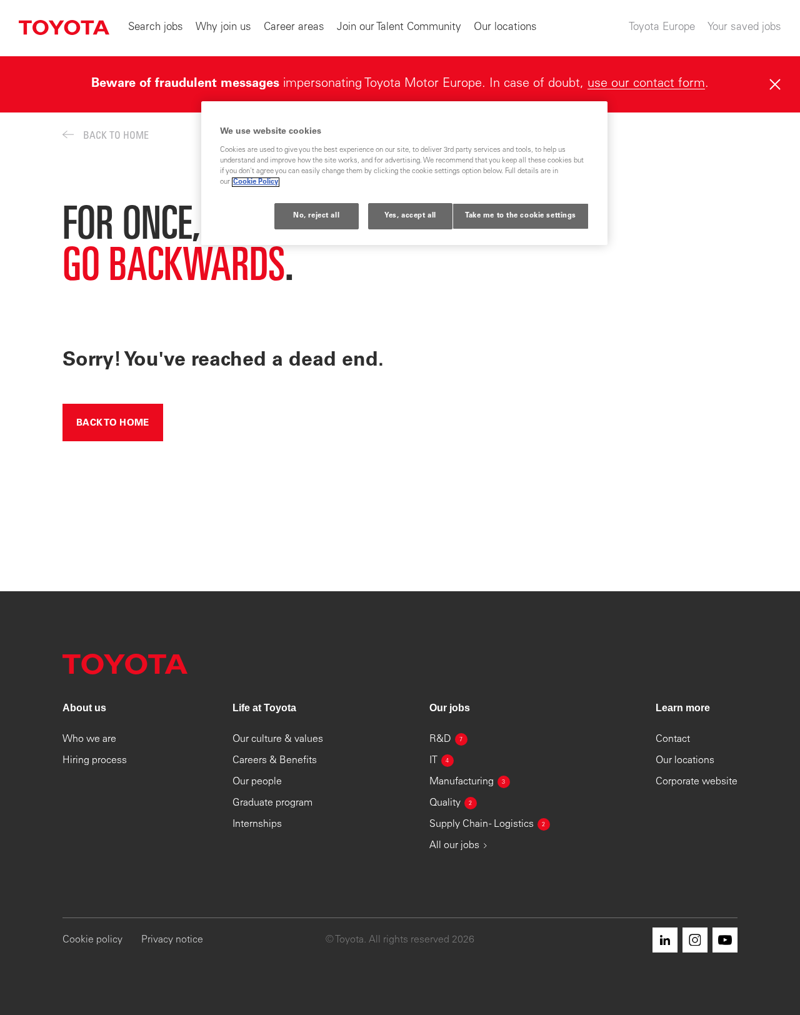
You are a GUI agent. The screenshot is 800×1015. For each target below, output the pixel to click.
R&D (446, 739)
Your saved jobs (744, 27)
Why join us (223, 27)
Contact (673, 739)
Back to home (112, 423)
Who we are (89, 739)
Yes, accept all (410, 215)
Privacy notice (172, 940)
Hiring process (94, 761)
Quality (450, 803)
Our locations (505, 27)
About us (84, 707)
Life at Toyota (264, 707)
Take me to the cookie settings (520, 215)
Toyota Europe (662, 27)
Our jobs (449, 707)
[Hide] (775, 84)
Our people (257, 782)
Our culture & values (277, 739)
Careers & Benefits (274, 761)
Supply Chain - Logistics (487, 824)
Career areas (294, 27)
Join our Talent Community (399, 27)
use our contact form (646, 84)
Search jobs (155, 27)
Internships (257, 824)
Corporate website (697, 782)
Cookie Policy (255, 182)
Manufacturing (467, 782)
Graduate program (272, 803)
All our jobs (454, 846)
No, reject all (316, 215)
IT (439, 761)
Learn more (683, 707)
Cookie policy (92, 940)
